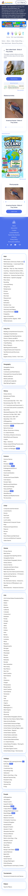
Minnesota (6, 650)
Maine (5, 641)
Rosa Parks (6, 845)
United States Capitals (10, 732)
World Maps (7, 369)
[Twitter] (11, 245)
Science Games (8, 459)
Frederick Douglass (9, 822)
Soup (5, 533)
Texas (5, 696)
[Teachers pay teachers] (20, 245)
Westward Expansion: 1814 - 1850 (13, 412)
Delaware (6, 616)
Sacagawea (7, 856)
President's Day (8, 779)
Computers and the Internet (11, 508)
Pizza (5, 524)
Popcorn (6, 529)
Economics (8, 425)
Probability (7, 314)
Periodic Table (7, 482)
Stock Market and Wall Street (11, 536)
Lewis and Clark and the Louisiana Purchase (15, 407)
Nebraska (6, 659)
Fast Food (6, 515)
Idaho (5, 625)
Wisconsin (6, 712)
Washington (7, 705)
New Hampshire (8, 664)
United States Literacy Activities (12, 725)
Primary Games (8, 551)
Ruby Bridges (9, 813)
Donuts (5, 513)
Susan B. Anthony (8, 804)
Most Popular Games (9, 569)
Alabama (6, 600)
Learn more (14, 211)
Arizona (5, 605)
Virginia (6, 703)
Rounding (6, 282)
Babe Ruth (6, 854)
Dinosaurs (8, 463)
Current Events (8, 511)
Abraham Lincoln (8, 840)
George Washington (9, 861)
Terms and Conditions (14, 241)
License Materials (14, 232)
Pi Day (5, 786)
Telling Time (7, 286)
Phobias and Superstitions (11, 527)
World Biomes (7, 493)
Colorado (6, 612)
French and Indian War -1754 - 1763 (13, 400)
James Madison (8, 842)
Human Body (7, 470)
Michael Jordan (8, 836)
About (14, 226)
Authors (6, 354)
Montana (6, 657)
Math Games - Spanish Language (12, 277)
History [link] (19, 37)
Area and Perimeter (11, 311)
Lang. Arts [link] (16, 37)
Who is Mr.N (14, 228)
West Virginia (7, 710)
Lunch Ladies (7, 520)
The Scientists (7, 498)
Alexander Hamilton (9, 831)
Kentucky (6, 637)
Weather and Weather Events (11, 495)
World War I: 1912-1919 (10, 419)
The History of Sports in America (12, 435)
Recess (6, 531)
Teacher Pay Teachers (14, 235)
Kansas (5, 634)
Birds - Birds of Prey (17, 41)
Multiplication (7, 289)
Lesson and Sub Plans (9, 446)
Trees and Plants (8, 489)
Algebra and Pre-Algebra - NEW (12, 318)
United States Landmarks (10, 735)
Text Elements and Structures (11, 352)
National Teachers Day (10, 777)
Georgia (6, 621)
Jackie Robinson (8, 852)
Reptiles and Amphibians (10, 484)
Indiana (6, 630)
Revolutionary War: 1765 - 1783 (12, 403)
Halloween (6, 773)
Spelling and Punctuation (10, 347)
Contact (14, 230)
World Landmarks (8, 378)
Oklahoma (6, 680)
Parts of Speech (8, 345)
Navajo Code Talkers (11, 849)
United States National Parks (11, 739)
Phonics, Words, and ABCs (11, 338)
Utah (5, 698)
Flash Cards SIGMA (9, 266)
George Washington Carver (11, 811)
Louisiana (6, 639)
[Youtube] (15, 245)
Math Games (7, 259)
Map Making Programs (10, 383)
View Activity (14, 79)
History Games (8, 394)
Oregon (6, 682)
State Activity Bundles (10, 721)
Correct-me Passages (11, 448)
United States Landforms (10, 737)
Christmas (6, 578)
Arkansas (6, 607)
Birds (8, 41)
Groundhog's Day (8, 770)
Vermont (6, 700)
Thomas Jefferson (8, 833)
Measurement (7, 298)
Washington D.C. (8, 707)
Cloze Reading (8, 343)
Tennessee (6, 694)
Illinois (5, 628)
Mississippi (7, 653)
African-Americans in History (11, 430)
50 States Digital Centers (10, 748)
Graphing (6, 300)
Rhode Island (7, 687)
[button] (24, 201)
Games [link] (8, 37)
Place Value (7, 280)
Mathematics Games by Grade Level (15, 261)
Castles (6, 439)
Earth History (9, 466)
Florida (5, 618)
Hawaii (5, 623)
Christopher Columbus (10, 820)
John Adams (7, 799)
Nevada (6, 662)
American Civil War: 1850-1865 (12, 414)
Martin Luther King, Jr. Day (10, 775)
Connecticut (7, 614)
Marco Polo (7, 847)
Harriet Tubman (8, 858)
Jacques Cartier (8, 815)
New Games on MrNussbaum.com (13, 583)
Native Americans (8, 428)
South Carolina (7, 689)
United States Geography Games (13, 560)
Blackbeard (9, 806)
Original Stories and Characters (12, 349)
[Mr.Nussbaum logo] (7, 2)
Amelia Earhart (7, 824)
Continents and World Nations (12, 372)
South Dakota (7, 691)
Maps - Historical (8, 441)
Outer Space (7, 479)
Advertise (14, 237)
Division (6, 291)
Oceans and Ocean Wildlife (11, 477)
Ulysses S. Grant (8, 829)
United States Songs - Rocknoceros (13, 751)
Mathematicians (8, 321)
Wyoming (6, 714)
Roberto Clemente (9, 817)
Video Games (7, 540)
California (6, 609)
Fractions (6, 293)
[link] (8, 33)
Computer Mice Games (10, 576)
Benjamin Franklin (8, 827)
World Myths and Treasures (11, 437)
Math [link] (12, 37)
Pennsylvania (7, 685)
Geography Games (9, 367)
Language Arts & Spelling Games (12, 336)
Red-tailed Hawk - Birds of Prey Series (12, 43)
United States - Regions (10, 730)
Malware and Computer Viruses (12, 522)
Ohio (5, 678)
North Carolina (7, 673)
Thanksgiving (7, 782)
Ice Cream (6, 517)
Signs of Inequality (9, 316)
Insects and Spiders (9, 473)
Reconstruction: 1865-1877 (11, 416)
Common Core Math (9, 307)
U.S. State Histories (9, 432)
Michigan (6, 648)
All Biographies (8, 421)
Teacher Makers (8, 887)
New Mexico (7, 669)
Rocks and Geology (9, 486)
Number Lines (7, 305)
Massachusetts (8, 646)
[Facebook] (7, 245)
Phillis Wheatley (8, 863)
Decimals (6, 296)
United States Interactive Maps (12, 723)
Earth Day (8, 763)
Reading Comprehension (10, 334)
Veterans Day (7, 784)
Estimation (6, 302)
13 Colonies (7, 398)
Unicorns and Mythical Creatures (12, 538)
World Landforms (8, 376)
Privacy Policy (14, 239)
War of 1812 (7, 410)
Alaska (5, 603)
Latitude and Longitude (10, 381)
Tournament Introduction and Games (13, 876)
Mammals (6, 475)
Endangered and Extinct (10, 468)
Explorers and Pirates (9, 396)
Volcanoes (8, 491)
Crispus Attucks (10, 808)
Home (3, 41)
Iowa (5, 632)
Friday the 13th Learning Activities (14, 761)
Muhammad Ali (8, 801)
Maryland (6, 644)
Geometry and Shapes (10, 309)
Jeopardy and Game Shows (11, 567)
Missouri (6, 655)
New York (6, 671)
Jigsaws (6, 585)
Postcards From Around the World (13, 374)
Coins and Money (8, 284)
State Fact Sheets (8, 746)
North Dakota (7, 675)
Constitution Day (8, 768)
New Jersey (7, 666)
